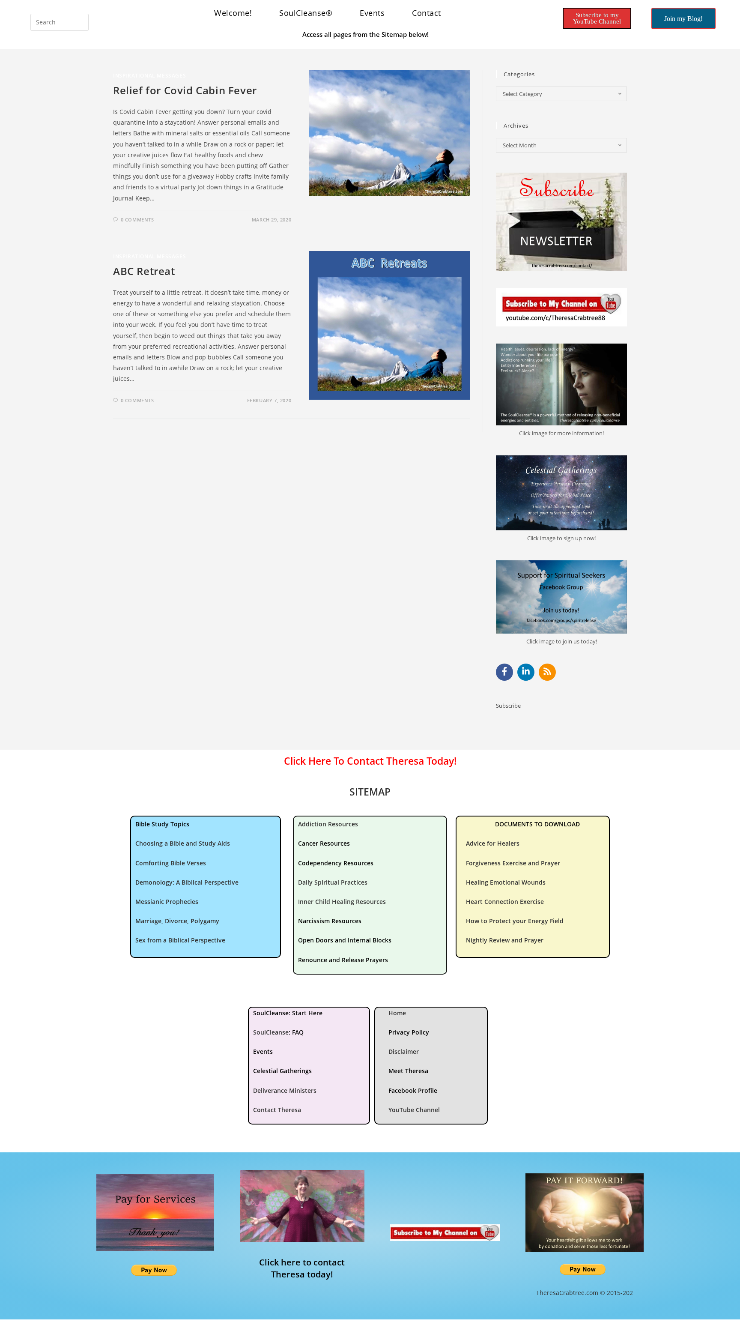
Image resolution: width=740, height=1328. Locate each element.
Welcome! (233, 13)
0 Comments (137, 219)
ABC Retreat (144, 271)
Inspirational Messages (149, 75)
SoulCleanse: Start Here (287, 1013)
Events (372, 13)
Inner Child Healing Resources (342, 901)
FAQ (298, 1032)
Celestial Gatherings (282, 1071)
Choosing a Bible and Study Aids (182, 843)
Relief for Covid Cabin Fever (185, 90)
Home (397, 1013)
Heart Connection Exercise (505, 901)
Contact (426, 13)
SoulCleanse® (305, 13)
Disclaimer (403, 1051)
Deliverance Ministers (284, 1090)
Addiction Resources (328, 824)
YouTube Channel (414, 1110)
